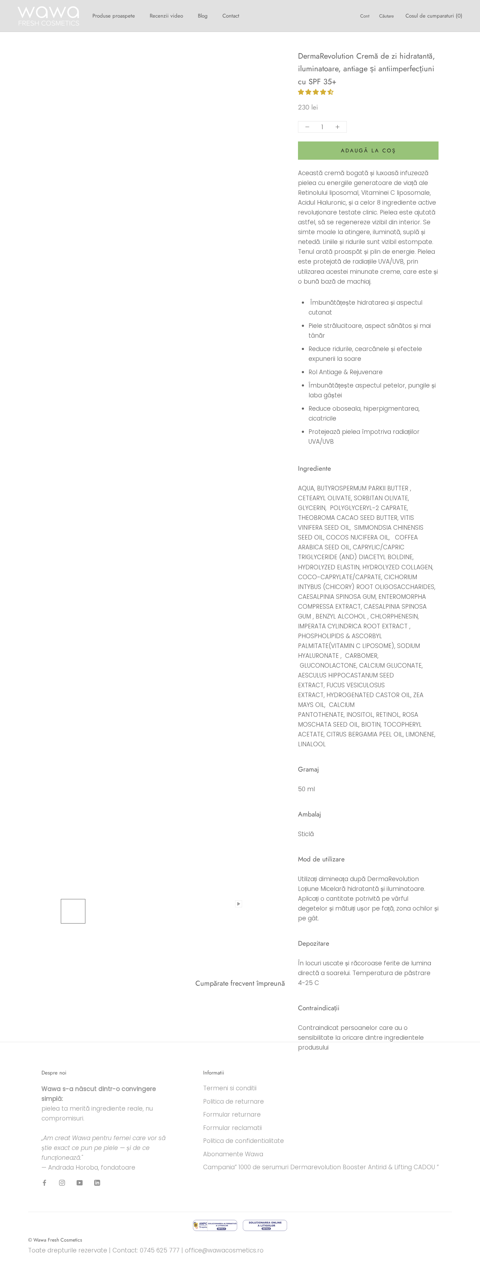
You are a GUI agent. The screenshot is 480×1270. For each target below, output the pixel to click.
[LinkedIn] (97, 1183)
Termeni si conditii (230, 1088)
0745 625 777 (160, 1250)
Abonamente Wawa (233, 1154)
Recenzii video (166, 16)
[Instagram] (62, 1183)
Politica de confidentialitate (243, 1141)
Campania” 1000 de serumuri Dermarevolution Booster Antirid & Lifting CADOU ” (321, 1167)
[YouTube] (80, 1183)
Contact (230, 16)
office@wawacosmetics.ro (224, 1250)
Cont (364, 16)
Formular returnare (232, 1114)
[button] (316, 92)
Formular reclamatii (232, 1128)
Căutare (386, 16)
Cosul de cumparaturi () (434, 16)
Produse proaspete (113, 16)
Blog (203, 16)
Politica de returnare (233, 1101)
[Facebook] (44, 1183)
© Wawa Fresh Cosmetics (55, 1239)
